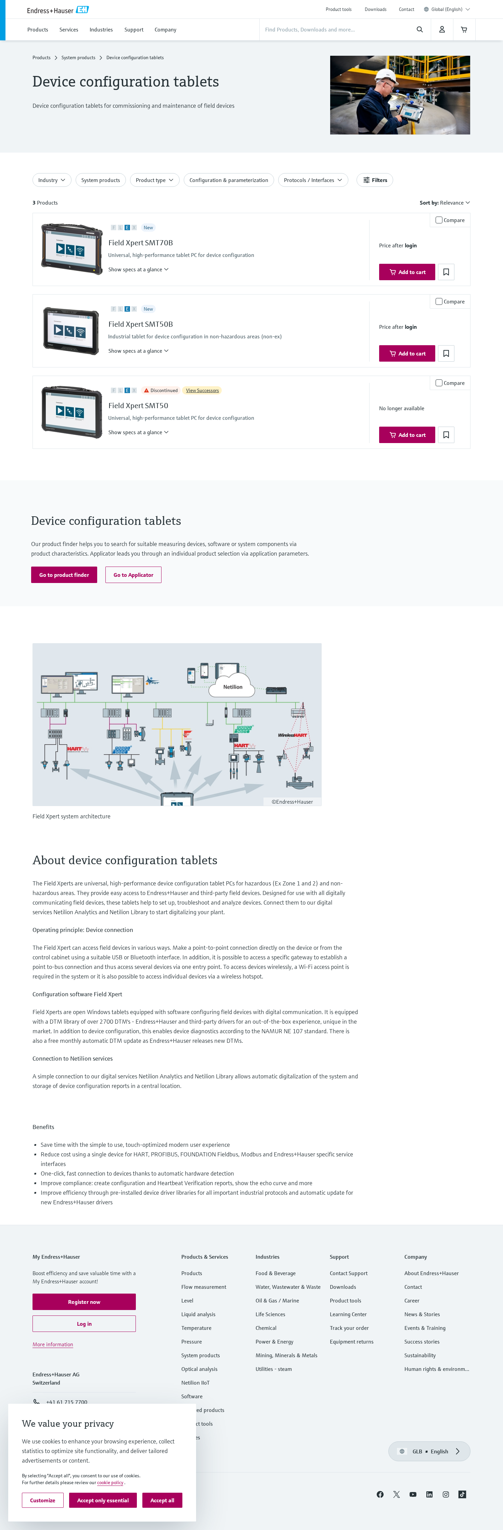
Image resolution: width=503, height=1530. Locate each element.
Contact (406, 9)
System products (78, 57)
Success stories (422, 1341)
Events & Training (425, 1327)
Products (42, 57)
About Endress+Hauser (431, 1273)
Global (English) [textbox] (447, 9)
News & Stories (422, 1314)
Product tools (339, 9)
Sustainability (420, 1355)
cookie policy (110, 1482)
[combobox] (451, 9)
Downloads (376, 9)
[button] (138, 269)
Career (412, 1300)
